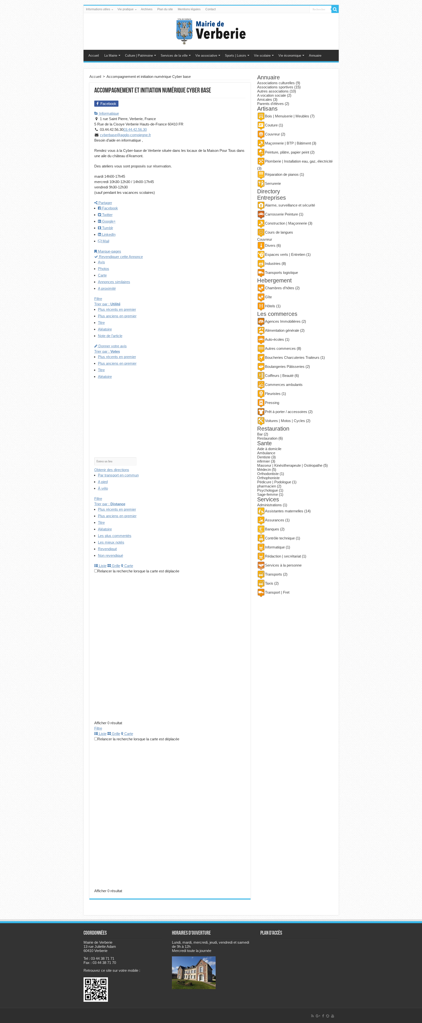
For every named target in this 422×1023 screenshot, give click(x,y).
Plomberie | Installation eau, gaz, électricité (299, 161)
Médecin (264, 469)
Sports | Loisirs (235, 55)
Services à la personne (283, 565)
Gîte (268, 297)
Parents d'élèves (270, 104)
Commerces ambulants (284, 384)
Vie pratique (125, 9)
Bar (260, 434)
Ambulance (266, 453)
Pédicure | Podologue (274, 482)
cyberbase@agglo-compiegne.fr (125, 135)
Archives (146, 9)
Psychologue (267, 490)
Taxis (269, 583)
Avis (101, 262)
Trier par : (107, 304)
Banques (272, 529)
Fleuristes (273, 394)
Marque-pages (109, 251)
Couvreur (272, 134)
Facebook (109, 208)
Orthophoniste (268, 478)
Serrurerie (273, 183)
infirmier (263, 461)
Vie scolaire (262, 55)
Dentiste (263, 457)
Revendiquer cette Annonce (120, 257)
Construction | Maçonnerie (286, 223)
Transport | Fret (277, 592)
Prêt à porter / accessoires (286, 412)
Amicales (264, 99)
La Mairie (110, 55)
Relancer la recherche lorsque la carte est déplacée (138, 571)
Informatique (108, 113)
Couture (271, 125)
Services (268, 499)
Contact (210, 9)
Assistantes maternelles (284, 511)
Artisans (267, 109)
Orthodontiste (268, 474)
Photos (103, 269)
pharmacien (266, 486)
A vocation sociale (271, 95)
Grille (115, 566)
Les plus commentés (114, 536)
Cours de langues (279, 232)
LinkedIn (108, 234)
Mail (105, 241)
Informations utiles (98, 9)
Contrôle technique (280, 538)
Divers (270, 245)
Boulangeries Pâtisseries (285, 366)
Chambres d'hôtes (279, 288)
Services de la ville (174, 55)
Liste (102, 566)
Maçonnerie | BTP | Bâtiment (288, 143)
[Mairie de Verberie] (211, 30)
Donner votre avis (112, 346)
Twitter (107, 215)
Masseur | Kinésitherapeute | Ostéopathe (289, 465)
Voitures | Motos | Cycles (285, 421)
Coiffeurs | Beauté (279, 375)
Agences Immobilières (283, 321)
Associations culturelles (276, 83)
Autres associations (273, 91)
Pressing (272, 403)
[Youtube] (333, 1016)
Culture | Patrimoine (139, 55)
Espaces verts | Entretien (285, 254)
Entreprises (271, 198)
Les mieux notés (111, 542)
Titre (101, 322)
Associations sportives (275, 87)
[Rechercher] (335, 9)
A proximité (107, 288)
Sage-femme (267, 494)
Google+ (108, 221)
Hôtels (270, 306)
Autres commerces (280, 348)
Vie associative (206, 55)
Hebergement (274, 281)
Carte (102, 275)
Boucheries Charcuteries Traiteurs (292, 357)
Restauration (273, 429)
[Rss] (312, 1016)
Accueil (93, 55)
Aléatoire (105, 329)
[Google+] (318, 1016)
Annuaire (315, 55)
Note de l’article (110, 336)
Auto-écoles (274, 339)
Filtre (98, 299)
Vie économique (289, 55)
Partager (104, 203)
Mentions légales (189, 9)
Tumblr (107, 228)
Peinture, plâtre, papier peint (287, 152)
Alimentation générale (282, 330)
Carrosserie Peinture (281, 214)
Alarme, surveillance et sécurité (290, 205)
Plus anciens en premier (117, 316)
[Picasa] (328, 1016)
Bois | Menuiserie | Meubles (287, 116)
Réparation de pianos (282, 174)
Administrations (269, 505)
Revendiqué (107, 549)
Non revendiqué (110, 555)
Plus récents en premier (117, 309)
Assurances (274, 520)
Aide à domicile (269, 449)
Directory (268, 191)
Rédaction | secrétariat (283, 556)
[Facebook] (323, 1016)
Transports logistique (281, 272)
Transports (273, 574)
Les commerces (277, 314)
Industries (273, 263)
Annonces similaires (114, 282)
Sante (264, 443)
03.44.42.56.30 (135, 129)
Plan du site (165, 9)
